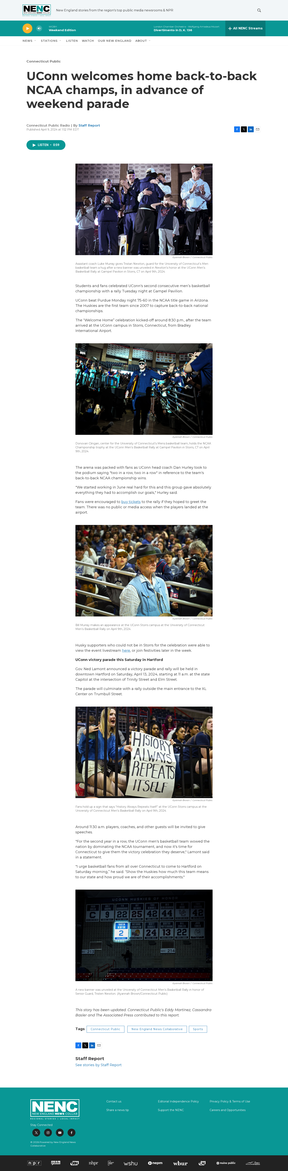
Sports (198, 1029)
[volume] (39, 28)
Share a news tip (117, 1110)
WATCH (88, 41)
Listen (72, 41)
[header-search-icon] (259, 10)
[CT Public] (56, 1163)
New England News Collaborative (157, 1029)
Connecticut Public (43, 61)
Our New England (114, 41)
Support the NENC (171, 1110)
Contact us (113, 1101)
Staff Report (89, 125)
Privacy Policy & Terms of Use (230, 1101)
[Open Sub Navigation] (35, 40)
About (141, 41)
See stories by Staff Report (98, 1065)
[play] (27, 28)
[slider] (45, 28)
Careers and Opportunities (227, 1110)
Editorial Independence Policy (178, 1101)
